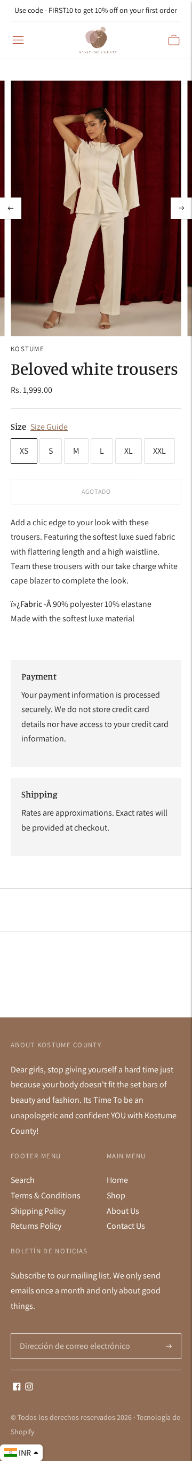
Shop (116, 1195)
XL (128, 450)
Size (18, 426)
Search (23, 1180)
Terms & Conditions (46, 1195)
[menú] (18, 40)
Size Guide (49, 426)
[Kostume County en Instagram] (29, 1387)
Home (117, 1180)
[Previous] (10, 208)
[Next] (181, 208)
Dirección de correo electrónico (70, 1334)
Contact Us (126, 1225)
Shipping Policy (38, 1211)
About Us (123, 1211)
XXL (159, 450)
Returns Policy (36, 1225)
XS (24, 450)
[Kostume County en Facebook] (17, 1387)
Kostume (27, 348)
